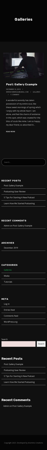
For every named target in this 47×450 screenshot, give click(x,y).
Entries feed (9, 310)
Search (4, 339)
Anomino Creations (35, 443)
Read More (10, 132)
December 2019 (11, 247)
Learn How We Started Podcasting (19, 203)
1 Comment (14, 95)
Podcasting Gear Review (14, 191)
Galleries (36, 92)
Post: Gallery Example (21, 84)
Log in (7, 304)
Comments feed (11, 316)
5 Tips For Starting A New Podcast (19, 197)
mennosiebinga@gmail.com (17, 92)
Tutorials (8, 281)
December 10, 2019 (13, 89)
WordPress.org (10, 321)
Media (6, 276)
